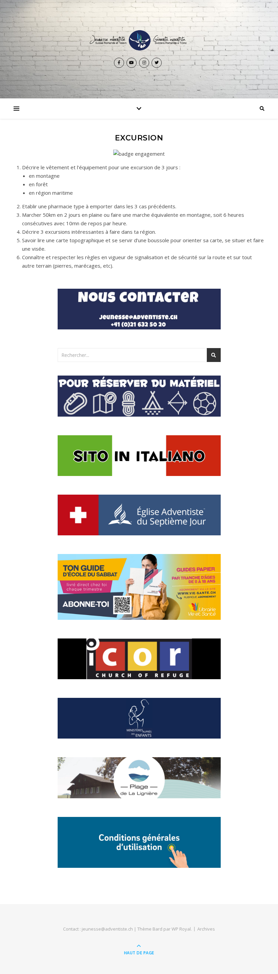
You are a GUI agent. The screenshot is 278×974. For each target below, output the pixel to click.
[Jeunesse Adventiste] (139, 40)
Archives (206, 929)
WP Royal (181, 929)
